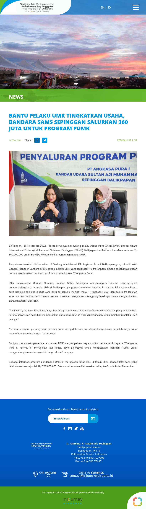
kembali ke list (127, 140)
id (109, 7)
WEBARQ (99, 492)
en (102, 7)
